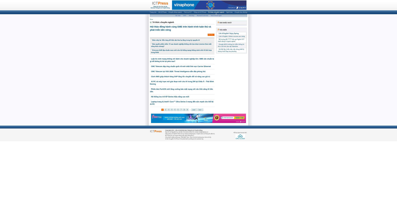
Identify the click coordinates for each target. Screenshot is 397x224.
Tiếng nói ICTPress (200, 12)
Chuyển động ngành (175, 12)
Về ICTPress (162, 12)
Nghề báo (229, 12)
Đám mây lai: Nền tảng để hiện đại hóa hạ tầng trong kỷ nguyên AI (176, 40)
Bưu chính (178, 15)
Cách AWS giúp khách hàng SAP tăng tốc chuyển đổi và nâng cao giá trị (180, 77)
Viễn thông (191, 15)
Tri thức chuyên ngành (216, 12)
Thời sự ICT (188, 12)
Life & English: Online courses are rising (232, 36)
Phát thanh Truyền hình (202, 15)
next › (194, 110)
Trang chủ (153, 12)
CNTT (184, 15)
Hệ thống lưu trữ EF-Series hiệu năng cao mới (170, 97)
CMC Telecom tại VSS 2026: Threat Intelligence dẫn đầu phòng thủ (178, 71)
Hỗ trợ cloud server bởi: (240, 132)
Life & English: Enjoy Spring (229, 33)
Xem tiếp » (211, 34)
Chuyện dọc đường (241, 12)
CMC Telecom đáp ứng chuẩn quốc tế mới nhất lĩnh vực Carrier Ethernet (181, 66)
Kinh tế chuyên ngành (216, 15)
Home (151, 19)
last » (200, 110)
